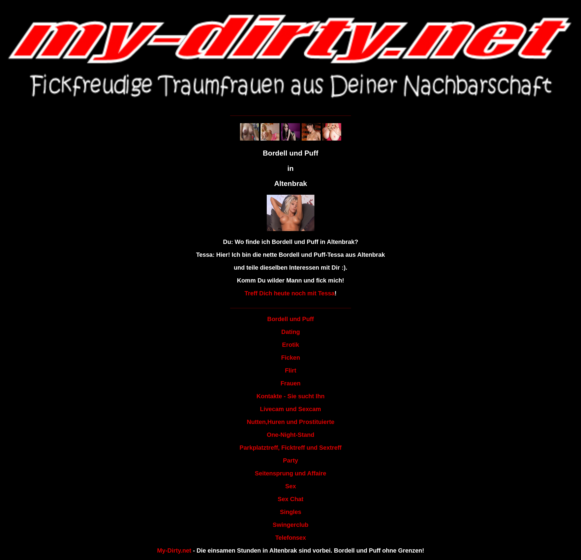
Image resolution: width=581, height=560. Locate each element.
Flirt (290, 370)
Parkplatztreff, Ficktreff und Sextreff (290, 447)
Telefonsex (290, 537)
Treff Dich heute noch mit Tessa (290, 293)
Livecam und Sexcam (290, 409)
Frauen (290, 383)
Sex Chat (290, 499)
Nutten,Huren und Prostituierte (290, 422)
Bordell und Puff (290, 319)
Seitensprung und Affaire (290, 473)
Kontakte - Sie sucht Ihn (290, 396)
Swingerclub (290, 524)
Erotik (290, 344)
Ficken (290, 357)
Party (290, 460)
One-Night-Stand (290, 434)
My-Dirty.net (174, 550)
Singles (290, 512)
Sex (290, 486)
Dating (290, 331)
